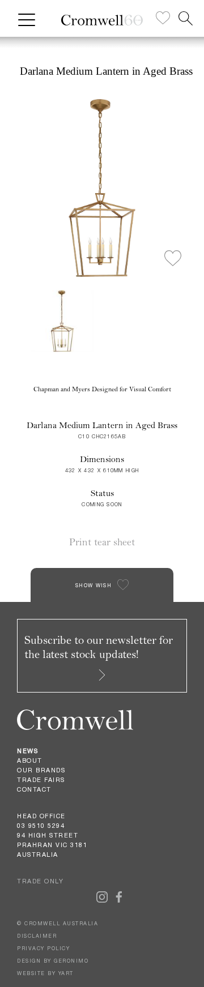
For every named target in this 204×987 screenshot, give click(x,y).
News (27, 750)
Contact (34, 789)
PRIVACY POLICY (43, 948)
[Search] (185, 18)
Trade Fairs (41, 779)
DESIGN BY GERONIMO (52, 961)
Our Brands (41, 770)
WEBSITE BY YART (45, 973)
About (29, 760)
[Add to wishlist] (172, 258)
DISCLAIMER (37, 936)
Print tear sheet (102, 542)
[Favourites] (163, 18)
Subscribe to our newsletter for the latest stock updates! (98, 647)
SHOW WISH (93, 585)
